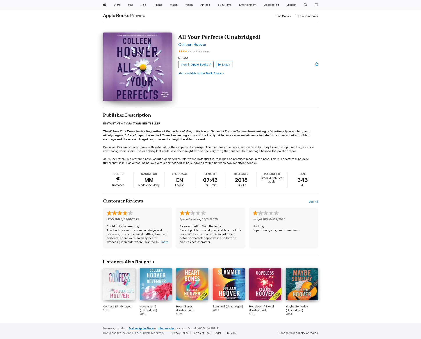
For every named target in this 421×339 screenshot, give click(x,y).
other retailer (166, 328)
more (164, 242)
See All (313, 201)
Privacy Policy (179, 333)
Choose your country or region (298, 333)
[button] (305, 5)
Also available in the (199, 73)
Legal (217, 333)
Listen (226, 64)
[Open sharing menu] (316, 64)
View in (194, 64)
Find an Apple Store (141, 328)
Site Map (230, 333)
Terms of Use (201, 333)
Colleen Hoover (192, 44)
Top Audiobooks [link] (307, 16)
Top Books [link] (283, 16)
